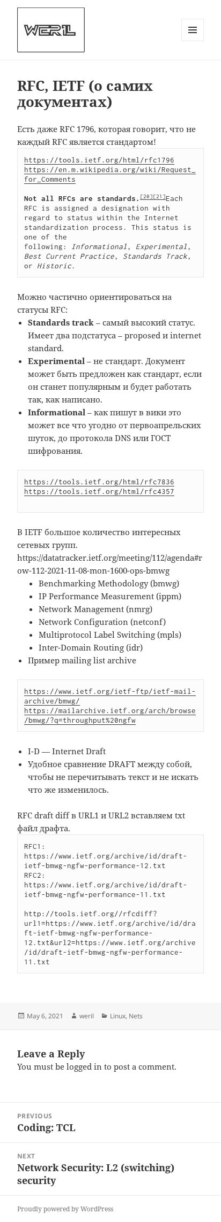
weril (86, 1015)
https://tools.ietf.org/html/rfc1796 (99, 160)
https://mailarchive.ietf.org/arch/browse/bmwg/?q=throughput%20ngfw (110, 715)
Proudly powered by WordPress (65, 1208)
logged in (84, 1066)
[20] (146, 196)
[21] (159, 196)
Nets (136, 1015)
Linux (118, 1015)
